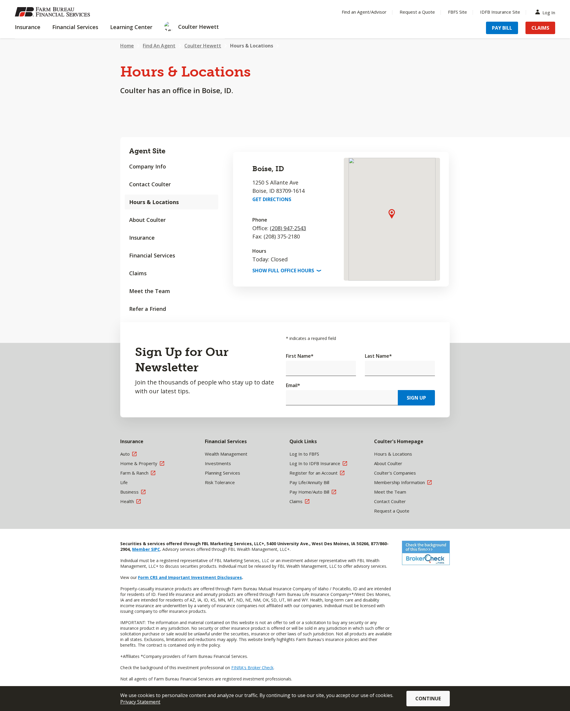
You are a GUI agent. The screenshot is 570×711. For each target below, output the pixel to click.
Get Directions (271, 199)
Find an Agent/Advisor (364, 12)
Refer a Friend (147, 308)
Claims (540, 28)
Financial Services (152, 255)
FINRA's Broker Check (252, 667)
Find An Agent (159, 45)
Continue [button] (428, 698)
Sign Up (416, 398)
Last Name (378, 356)
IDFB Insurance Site (500, 12)
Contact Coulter (150, 184)
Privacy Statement (140, 702)
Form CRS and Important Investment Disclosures (190, 577)
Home (127, 45)
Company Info (147, 166)
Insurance (142, 237)
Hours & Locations (251, 45)
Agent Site (147, 151)
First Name (300, 356)
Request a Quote (417, 12)
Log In (548, 12)
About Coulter (147, 219)
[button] (391, 213)
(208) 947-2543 (288, 228)
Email (293, 385)
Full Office (286, 270)
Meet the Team (149, 291)
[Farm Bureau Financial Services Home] (53, 12)
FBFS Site (457, 12)
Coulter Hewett (202, 45)
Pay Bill (502, 28)
